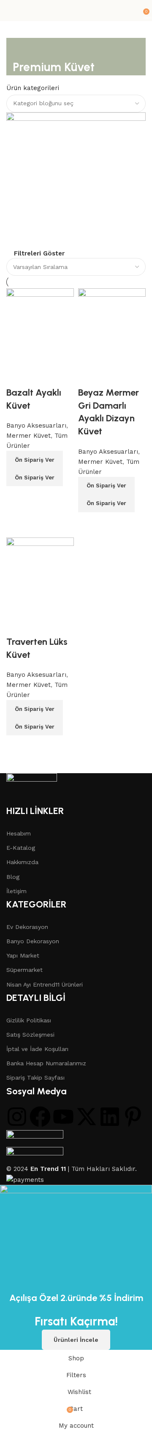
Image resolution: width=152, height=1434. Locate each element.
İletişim (16, 891)
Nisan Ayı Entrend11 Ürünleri (44, 984)
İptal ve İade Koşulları (37, 1049)
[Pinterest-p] (133, 1116)
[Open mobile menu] (9, 10)
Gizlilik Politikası (28, 1020)
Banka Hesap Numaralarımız (46, 1063)
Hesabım (18, 833)
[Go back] (23, 48)
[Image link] (31, 789)
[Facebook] (40, 1116)
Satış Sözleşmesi (30, 1034)
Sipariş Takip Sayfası (35, 1077)
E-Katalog (20, 847)
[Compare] (16, 496)
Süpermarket (24, 969)
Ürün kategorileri (32, 88)
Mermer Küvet (28, 435)
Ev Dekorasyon (27, 926)
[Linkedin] (109, 1116)
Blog (12, 876)
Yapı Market (22, 955)
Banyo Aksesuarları (36, 425)
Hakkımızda (22, 862)
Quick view (40, 496)
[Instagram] (16, 1116)
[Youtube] (63, 1116)
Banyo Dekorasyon (32, 941)
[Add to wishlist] (16, 375)
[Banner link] (76, 180)
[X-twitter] (86, 1116)
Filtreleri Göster (39, 253)
